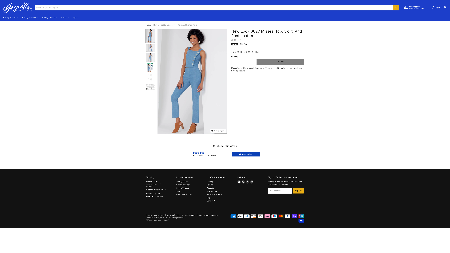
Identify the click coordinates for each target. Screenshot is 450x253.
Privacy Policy (159, 215)
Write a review (245, 154)
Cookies (149, 215)
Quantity (234, 57)
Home (148, 25)
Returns (210, 185)
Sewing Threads (182, 188)
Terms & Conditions (189, 215)
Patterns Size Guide (214, 194)
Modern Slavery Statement (208, 215)
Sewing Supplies (49, 17)
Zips (75, 17)
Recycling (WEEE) (173, 215)
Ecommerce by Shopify (161, 220)
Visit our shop (212, 191)
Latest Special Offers (184, 194)
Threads (64, 17)
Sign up (298, 190)
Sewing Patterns (10, 17)
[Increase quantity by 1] (252, 62)
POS (147, 220)
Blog (208, 198)
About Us (210, 188)
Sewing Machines (29, 17)
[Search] (396, 7)
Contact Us (211, 201)
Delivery (210, 181)
